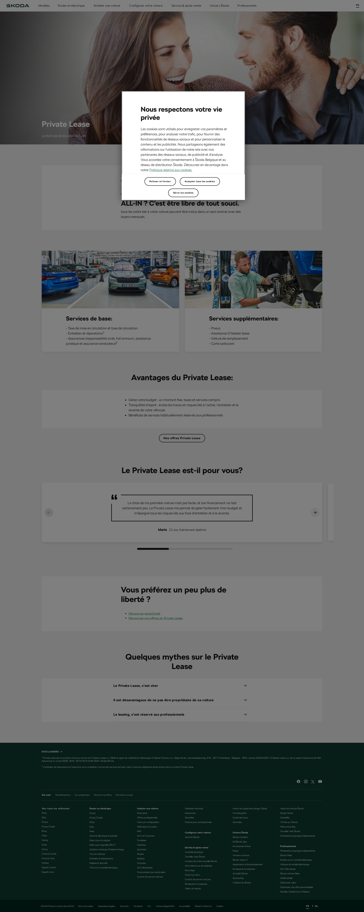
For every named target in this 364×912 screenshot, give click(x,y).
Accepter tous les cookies (200, 181)
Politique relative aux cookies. (170, 170)
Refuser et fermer (160, 181)
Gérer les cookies (183, 192)
